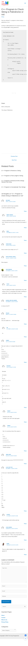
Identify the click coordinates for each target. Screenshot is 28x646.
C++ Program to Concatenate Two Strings (13, 187)
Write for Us (4, 619)
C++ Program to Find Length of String (12, 175)
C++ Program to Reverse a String (11, 170)
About (2, 615)
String (2, 16)
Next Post (14, 160)
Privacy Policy (4, 622)
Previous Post (14, 156)
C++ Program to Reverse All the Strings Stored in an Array (12, 181)
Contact (3, 617)
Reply (25, 211)
